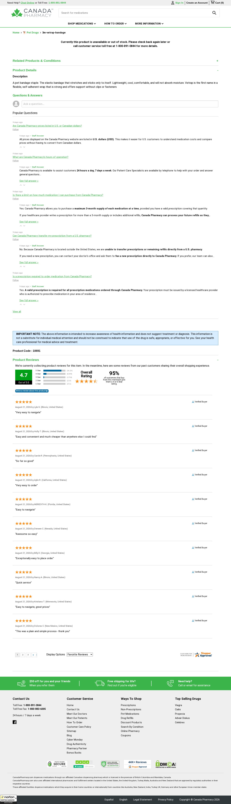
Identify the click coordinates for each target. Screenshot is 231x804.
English (123, 799)
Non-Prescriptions (131, 709)
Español (109, 799)
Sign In (179, 2)
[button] (8, 799)
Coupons (126, 735)
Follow (16, 129)
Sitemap (71, 731)
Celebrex (179, 722)
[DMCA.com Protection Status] (166, 764)
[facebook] (14, 721)
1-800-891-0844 (32, 705)
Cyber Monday (75, 739)
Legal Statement (142, 799)
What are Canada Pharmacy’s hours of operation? (40, 157)
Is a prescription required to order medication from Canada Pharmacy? (52, 276)
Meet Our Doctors (77, 713)
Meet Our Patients (77, 718)
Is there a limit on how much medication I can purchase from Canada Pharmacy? (58, 195)
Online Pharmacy (130, 731)
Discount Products (131, 722)
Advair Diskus (182, 718)
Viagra (178, 705)
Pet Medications (130, 713)
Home (16, 32)
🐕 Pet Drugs (31, 32)
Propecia (180, 713)
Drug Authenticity (76, 744)
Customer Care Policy (79, 726)
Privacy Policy (165, 799)
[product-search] (214, 12)
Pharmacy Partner (77, 748)
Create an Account (197, 2)
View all (17, 311)
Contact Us (73, 709)
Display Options (55, 654)
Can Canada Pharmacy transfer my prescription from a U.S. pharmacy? (52, 235)
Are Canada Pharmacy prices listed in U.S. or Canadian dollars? (47, 125)
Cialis (178, 709)
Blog (69, 735)
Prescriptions (128, 705)
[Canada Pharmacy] (32, 13)
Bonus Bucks (74, 752)
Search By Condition (132, 726)
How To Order (74, 722)
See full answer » (28, 181)
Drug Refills (127, 718)
